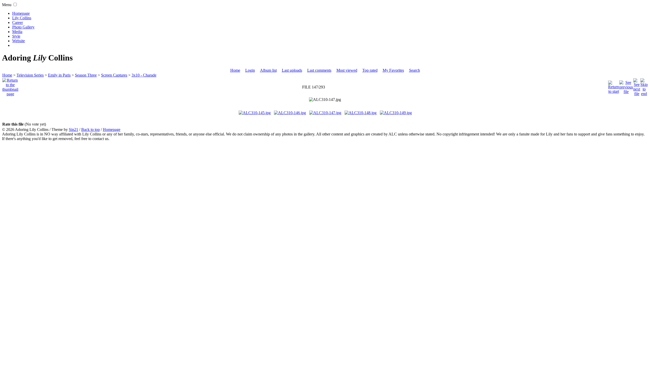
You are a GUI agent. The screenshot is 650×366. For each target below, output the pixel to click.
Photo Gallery (23, 27)
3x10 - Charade (144, 75)
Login (250, 70)
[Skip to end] (644, 86)
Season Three (86, 75)
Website (18, 41)
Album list (268, 70)
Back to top (90, 129)
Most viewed (346, 70)
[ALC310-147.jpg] (325, 99)
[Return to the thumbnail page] (10, 86)
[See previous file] (626, 86)
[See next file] (636, 86)
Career (17, 22)
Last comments (319, 70)
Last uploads (292, 70)
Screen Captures (114, 75)
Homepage (21, 13)
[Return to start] (613, 86)
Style (16, 36)
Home (235, 70)
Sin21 (73, 129)
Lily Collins (21, 18)
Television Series (30, 75)
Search (414, 70)
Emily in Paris (59, 75)
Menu (6, 5)
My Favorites (393, 70)
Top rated (370, 70)
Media (17, 31)
